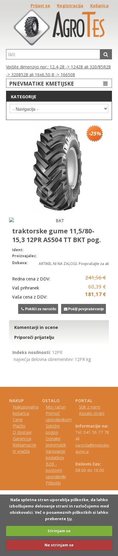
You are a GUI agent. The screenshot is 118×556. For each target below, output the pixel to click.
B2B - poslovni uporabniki (56, 470)
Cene (18, 419)
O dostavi (22, 432)
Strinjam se (59, 530)
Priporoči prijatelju (34, 337)
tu (69, 518)
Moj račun (56, 407)
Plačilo (19, 426)
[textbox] (53, 54)
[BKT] (57, 220)
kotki (56, 483)
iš (49, 483)
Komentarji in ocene (36, 327)
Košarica (99, 5)
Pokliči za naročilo (40, 308)
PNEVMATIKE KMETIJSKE (41, 83)
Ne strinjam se (59, 545)
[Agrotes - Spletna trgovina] (59, 44)
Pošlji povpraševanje (86, 308)
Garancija (22, 438)
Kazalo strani (91, 413)
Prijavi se (40, 5)
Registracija (70, 5)
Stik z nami (89, 407)
